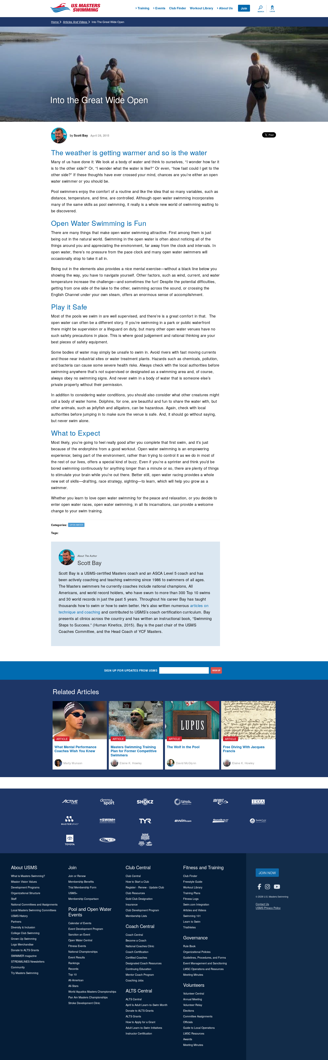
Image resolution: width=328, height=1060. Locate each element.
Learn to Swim (191, 921)
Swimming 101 (192, 916)
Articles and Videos (75, 22)
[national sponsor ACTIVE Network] (70, 801)
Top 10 (72, 974)
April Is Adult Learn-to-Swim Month (146, 1005)
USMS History (19, 916)
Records (73, 969)
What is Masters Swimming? (28, 876)
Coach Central (134, 935)
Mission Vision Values (24, 881)
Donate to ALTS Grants (25, 950)
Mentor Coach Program (140, 974)
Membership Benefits (81, 881)
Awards (187, 1039)
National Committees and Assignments (34, 904)
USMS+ (72, 893)
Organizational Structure (25, 893)
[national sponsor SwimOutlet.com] (220, 820)
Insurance (132, 904)
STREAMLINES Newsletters (27, 961)
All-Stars (73, 986)
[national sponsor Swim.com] (183, 820)
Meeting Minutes (193, 974)
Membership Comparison (83, 899)
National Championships (83, 951)
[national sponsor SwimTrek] (258, 820)
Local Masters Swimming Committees (33, 910)
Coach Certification (137, 952)
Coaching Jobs (135, 980)
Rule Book (189, 946)
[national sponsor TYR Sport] (145, 820)
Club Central (133, 876)
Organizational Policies (197, 952)
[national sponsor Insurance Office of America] (258, 801)
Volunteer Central (193, 993)
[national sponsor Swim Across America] (107, 820)
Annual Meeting (192, 999)
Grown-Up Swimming (23, 939)
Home (55, 22)
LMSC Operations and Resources (203, 969)
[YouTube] (277, 886)
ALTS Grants (133, 1016)
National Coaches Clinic (140, 946)
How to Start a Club (137, 881)
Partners (16, 921)
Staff (13, 899)
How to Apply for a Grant (140, 1022)
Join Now (267, 872)
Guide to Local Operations (199, 1028)
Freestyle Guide (192, 881)
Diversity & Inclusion (23, 927)
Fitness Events (77, 946)
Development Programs (25, 887)
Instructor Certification (139, 1033)
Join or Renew (77, 876)
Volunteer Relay (192, 1005)
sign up (216, 670)
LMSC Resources (193, 1033)
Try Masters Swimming (24, 973)
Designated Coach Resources (144, 963)
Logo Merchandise (22, 944)
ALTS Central (134, 999)
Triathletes (189, 927)
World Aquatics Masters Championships (92, 991)
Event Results (76, 957)
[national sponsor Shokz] (145, 801)
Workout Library (201, 8)
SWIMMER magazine (24, 956)
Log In (272, 11)
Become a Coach (136, 940)
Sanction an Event (79, 934)
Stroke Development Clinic (84, 1003)
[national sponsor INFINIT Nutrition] (220, 801)
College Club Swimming (25, 933)
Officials (188, 1022)
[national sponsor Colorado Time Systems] (183, 801)
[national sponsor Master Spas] (70, 820)
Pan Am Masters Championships (88, 997)
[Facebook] (259, 886)
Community (18, 967)
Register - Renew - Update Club (145, 887)
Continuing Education (138, 969)
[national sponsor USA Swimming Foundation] (145, 839)
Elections (188, 1010)
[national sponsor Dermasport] (107, 801)
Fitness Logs (191, 899)
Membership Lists (136, 916)
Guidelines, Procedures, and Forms (204, 957)
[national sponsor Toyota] (70, 839)
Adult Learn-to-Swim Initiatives (144, 1028)
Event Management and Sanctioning (205, 963)
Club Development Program (142, 910)
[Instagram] (267, 886)
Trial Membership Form (82, 887)
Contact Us (262, 904)
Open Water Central (80, 940)
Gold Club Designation (139, 899)
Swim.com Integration (196, 904)
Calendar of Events (79, 923)
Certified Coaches (136, 957)
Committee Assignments (197, 1016)
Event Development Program (85, 929)
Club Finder (177, 8)
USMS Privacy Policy (268, 908)
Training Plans (191, 893)
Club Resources (135, 893)
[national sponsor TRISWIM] (107, 839)
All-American (76, 980)
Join (244, 8)
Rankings (74, 963)
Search (261, 12)
